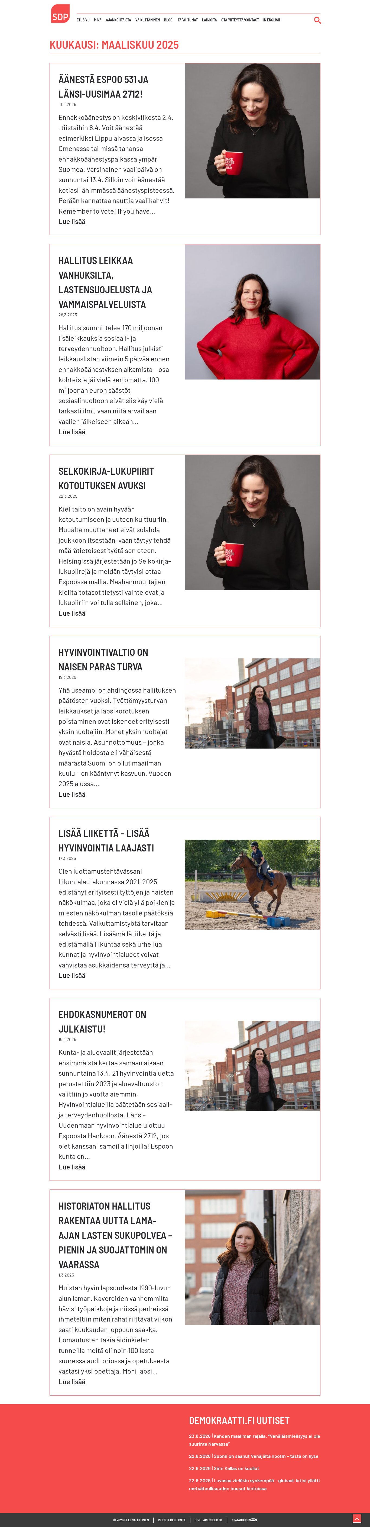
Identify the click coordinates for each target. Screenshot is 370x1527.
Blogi (168, 20)
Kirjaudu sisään (244, 1520)
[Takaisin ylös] (357, 1518)
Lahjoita (209, 20)
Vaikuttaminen (147, 20)
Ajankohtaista (118, 20)
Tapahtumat (188, 20)
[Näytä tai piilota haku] (318, 20)
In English (271, 20)
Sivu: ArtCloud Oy (209, 1520)
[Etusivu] (60, 12)
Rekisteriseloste (172, 1520)
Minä (98, 20)
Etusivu (83, 20)
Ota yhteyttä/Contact (240, 20)
